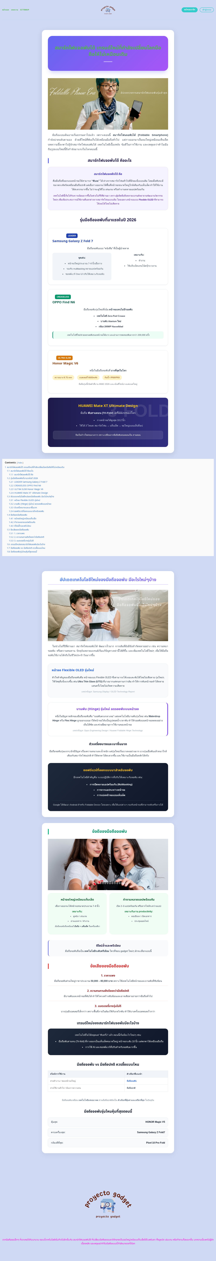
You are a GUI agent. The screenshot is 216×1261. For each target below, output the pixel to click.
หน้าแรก (5, 9)
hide (20, 462)
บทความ (14, 9)
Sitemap (24, 9)
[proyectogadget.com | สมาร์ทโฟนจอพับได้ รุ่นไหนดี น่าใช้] (108, 10)
